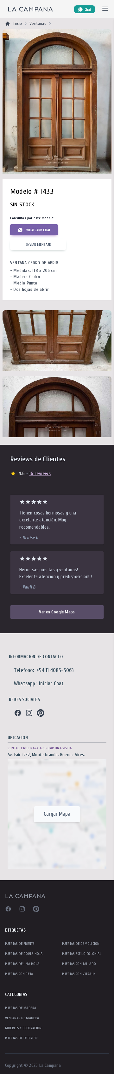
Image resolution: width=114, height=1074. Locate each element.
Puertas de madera (20, 1008)
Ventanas (37, 23)
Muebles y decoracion (23, 1028)
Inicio (17, 23)
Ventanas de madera (22, 1018)
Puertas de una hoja (22, 964)
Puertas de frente (20, 943)
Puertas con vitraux (79, 974)
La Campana (50, 1065)
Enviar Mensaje (38, 244)
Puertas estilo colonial (81, 953)
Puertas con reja (19, 974)
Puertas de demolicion (80, 943)
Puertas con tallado (79, 964)
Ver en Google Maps (57, 611)
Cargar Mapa (57, 814)
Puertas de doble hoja (23, 953)
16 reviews (40, 473)
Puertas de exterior (21, 1038)
